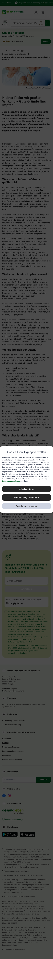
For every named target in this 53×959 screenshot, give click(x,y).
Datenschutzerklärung (11, 481)
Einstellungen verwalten (26, 506)
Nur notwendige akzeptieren (26, 497)
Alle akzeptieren (26, 489)
